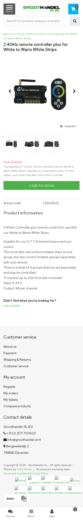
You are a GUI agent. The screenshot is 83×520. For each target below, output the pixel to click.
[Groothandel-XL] (41, 9)
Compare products (17, 406)
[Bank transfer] (10, 501)
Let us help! (11, 306)
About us (9, 347)
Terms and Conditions (16, 473)
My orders (10, 393)
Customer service (16, 366)
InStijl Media (24, 469)
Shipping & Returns (17, 359)
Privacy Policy (39, 473)
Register (9, 387)
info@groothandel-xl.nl (24, 440)
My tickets (10, 400)
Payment (9, 353)
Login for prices (41, 185)
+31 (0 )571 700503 (21, 433)
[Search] (75, 21)
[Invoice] (23, 501)
